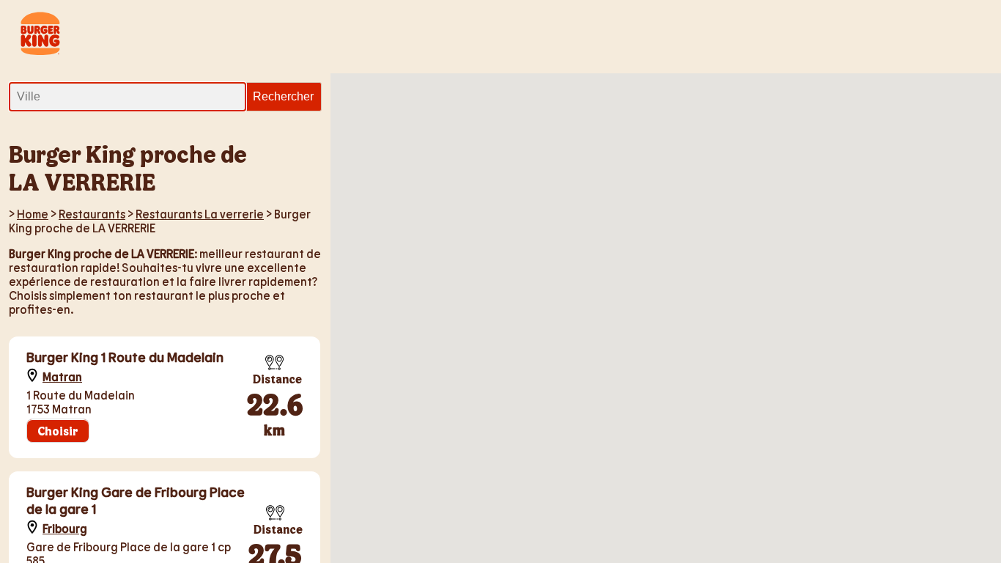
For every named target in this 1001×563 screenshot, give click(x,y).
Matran (62, 376)
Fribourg (65, 528)
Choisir (57, 431)
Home (32, 214)
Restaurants (92, 214)
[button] (947, 172)
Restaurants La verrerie (200, 214)
